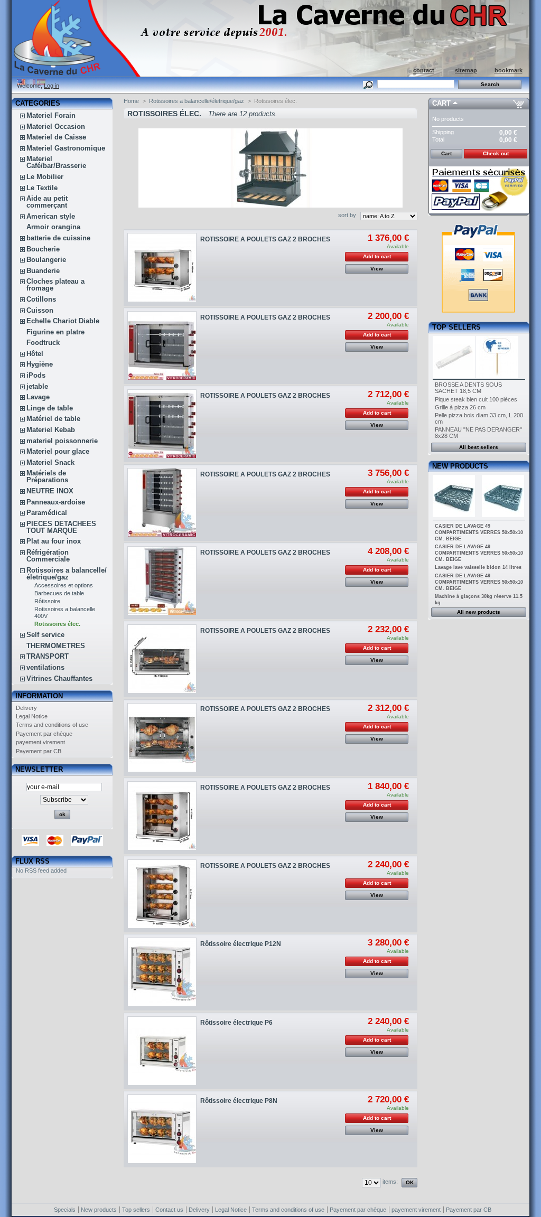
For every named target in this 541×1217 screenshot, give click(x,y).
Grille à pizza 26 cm (460, 407)
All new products (478, 612)
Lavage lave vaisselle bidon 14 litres (478, 567)
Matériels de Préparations (47, 476)
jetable (37, 386)
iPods (35, 375)
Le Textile (42, 188)
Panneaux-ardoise (55, 502)
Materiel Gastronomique (65, 148)
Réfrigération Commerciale (48, 555)
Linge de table (49, 408)
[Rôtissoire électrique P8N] (162, 1129)
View (376, 269)
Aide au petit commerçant (47, 201)
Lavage (38, 397)
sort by (347, 215)
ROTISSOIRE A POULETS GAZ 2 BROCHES (265, 239)
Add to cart (377, 256)
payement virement (40, 742)
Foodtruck (43, 343)
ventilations (45, 667)
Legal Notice (32, 716)
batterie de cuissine (58, 238)
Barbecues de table (59, 593)
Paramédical (46, 513)
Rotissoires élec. (57, 624)
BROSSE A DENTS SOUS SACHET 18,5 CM (468, 387)
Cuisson (39, 310)
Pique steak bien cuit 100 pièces (476, 399)
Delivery (26, 708)
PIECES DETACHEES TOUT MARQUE (61, 527)
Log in (51, 85)
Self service (45, 635)
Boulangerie (46, 260)
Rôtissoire (47, 601)
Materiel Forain (51, 115)
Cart (441, 103)
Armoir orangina (53, 227)
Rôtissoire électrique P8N (238, 1100)
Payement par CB (38, 751)
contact (423, 70)
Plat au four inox (53, 541)
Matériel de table (53, 419)
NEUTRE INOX (49, 491)
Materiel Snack (50, 462)
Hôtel (34, 354)
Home (131, 101)
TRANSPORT (47, 656)
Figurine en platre (55, 332)
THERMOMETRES (55, 646)
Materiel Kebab (50, 430)
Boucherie (43, 249)
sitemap (466, 70)
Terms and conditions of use (52, 725)
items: (390, 1181)
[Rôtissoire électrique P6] (162, 1050)
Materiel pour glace (57, 451)
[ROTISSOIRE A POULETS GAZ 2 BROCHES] (162, 267)
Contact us (169, 1209)
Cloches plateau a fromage (55, 284)
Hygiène (39, 364)
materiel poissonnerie (62, 441)
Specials (65, 1209)
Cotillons (41, 299)
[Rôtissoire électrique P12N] (162, 972)
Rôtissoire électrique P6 (236, 1022)
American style (50, 216)
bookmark (509, 70)
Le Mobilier (44, 177)
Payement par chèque (44, 734)
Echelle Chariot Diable (62, 321)
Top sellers (456, 327)
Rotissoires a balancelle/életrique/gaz (66, 573)
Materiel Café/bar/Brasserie (56, 162)
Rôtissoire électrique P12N (240, 944)
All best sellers (478, 447)
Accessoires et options (63, 585)
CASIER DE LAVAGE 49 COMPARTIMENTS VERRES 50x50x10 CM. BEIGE (479, 532)
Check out (496, 153)
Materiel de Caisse (56, 137)
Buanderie (43, 271)
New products (460, 466)
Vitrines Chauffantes (59, 678)
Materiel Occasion (55, 126)
